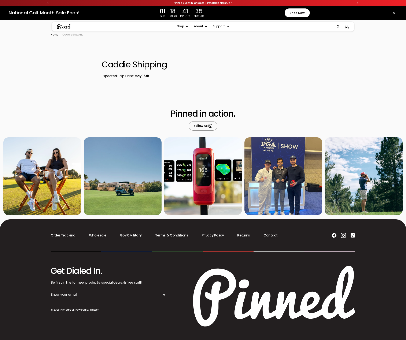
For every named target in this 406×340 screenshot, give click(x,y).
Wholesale (97, 235)
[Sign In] (164, 294)
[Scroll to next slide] (357, 3)
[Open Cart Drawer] (347, 27)
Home (54, 34)
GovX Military (131, 235)
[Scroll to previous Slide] (48, 3)
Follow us (201, 126)
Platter (94, 309)
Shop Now (297, 13)
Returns (243, 235)
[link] (203, 3)
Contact (270, 235)
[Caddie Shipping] (117, 26)
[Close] (394, 13)
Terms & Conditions (171, 235)
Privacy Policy (213, 235)
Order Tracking (63, 235)
